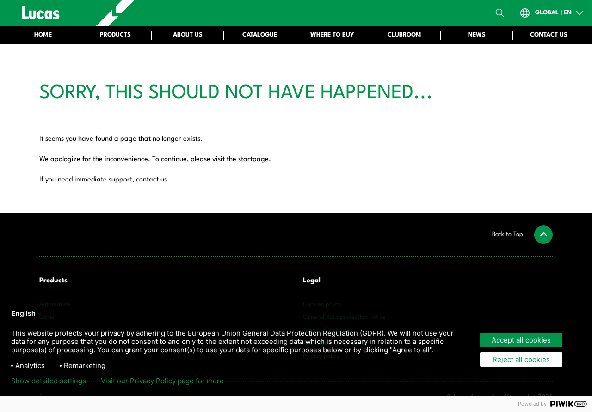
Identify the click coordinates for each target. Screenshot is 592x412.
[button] (522, 235)
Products (53, 280)
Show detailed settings (48, 381)
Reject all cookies (521, 359)
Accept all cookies (521, 340)
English (24, 313)
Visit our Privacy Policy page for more (162, 381)
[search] (500, 13)
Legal (312, 280)
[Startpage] (72, 13)
